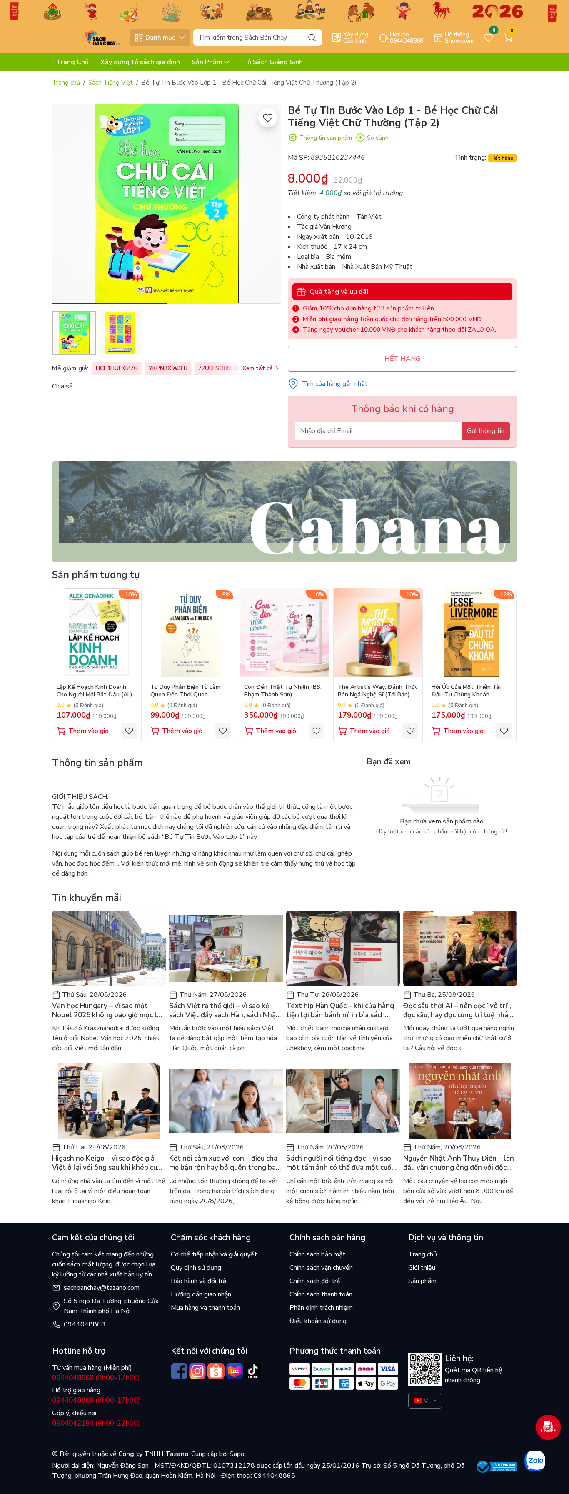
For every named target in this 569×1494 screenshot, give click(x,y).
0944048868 (84, 1324)
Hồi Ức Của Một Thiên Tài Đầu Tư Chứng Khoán (466, 690)
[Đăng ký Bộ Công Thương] (497, 1467)
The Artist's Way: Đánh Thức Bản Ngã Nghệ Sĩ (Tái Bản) (378, 690)
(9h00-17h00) (96, 1378)
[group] (166, 204)
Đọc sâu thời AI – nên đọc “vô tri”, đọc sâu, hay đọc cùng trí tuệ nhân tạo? (457, 1010)
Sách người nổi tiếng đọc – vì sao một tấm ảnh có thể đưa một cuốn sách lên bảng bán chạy (341, 1163)
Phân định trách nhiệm (321, 1307)
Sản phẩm (422, 1281)
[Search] (312, 37)
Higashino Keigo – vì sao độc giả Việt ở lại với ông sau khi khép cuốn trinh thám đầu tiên (108, 1163)
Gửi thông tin (485, 430)
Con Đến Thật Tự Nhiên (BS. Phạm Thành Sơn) (283, 690)
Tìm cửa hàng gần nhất (334, 383)
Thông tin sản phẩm (325, 138)
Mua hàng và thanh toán (205, 1307)
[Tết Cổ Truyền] (284, 10)
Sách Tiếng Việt (110, 82)
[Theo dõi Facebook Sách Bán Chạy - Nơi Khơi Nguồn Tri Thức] (179, 1371)
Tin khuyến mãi (86, 897)
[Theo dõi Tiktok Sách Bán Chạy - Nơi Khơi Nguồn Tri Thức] (253, 1371)
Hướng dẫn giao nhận (201, 1294)
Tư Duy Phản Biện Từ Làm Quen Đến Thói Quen (185, 690)
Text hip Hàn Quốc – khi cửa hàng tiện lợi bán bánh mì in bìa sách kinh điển (340, 1010)
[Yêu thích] (267, 117)
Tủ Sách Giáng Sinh (272, 62)
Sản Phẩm (207, 62)
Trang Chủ (72, 62)
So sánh (378, 138)
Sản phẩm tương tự (96, 574)
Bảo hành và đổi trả (198, 1281)
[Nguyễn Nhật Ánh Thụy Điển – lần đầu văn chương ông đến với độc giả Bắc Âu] (460, 1101)
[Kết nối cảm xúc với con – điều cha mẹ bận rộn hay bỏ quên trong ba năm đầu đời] (226, 1101)
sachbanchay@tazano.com (102, 1287)
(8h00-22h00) (96, 1423)
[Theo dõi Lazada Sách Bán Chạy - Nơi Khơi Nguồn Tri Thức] (234, 1371)
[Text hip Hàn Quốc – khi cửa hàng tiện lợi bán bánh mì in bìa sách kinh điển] (343, 948)
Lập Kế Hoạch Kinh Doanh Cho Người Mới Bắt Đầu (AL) (94, 690)
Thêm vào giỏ (88, 731)
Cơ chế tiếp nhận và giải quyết (214, 1254)
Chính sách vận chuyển (321, 1267)
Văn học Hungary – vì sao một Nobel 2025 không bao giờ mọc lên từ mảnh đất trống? (108, 1010)
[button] (268, 205)
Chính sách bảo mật (317, 1254)
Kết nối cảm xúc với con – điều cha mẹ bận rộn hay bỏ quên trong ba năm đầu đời (223, 1163)
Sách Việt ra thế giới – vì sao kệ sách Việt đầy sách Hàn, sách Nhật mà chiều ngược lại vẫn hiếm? (224, 1010)
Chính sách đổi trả (314, 1281)
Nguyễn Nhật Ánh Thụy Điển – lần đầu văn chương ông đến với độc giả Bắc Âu (458, 1163)
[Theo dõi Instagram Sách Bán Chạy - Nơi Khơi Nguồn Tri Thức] (197, 1371)
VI (427, 1400)
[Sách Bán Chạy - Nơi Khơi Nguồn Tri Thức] (89, 37)
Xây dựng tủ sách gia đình (140, 62)
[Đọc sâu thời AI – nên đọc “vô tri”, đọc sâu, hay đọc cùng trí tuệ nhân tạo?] (460, 948)
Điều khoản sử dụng (318, 1321)
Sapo (236, 1454)
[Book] (284, 511)
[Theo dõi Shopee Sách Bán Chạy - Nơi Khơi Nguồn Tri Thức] (215, 1371)
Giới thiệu (421, 1267)
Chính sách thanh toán (320, 1294)
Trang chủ (66, 82)
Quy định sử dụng (196, 1267)
